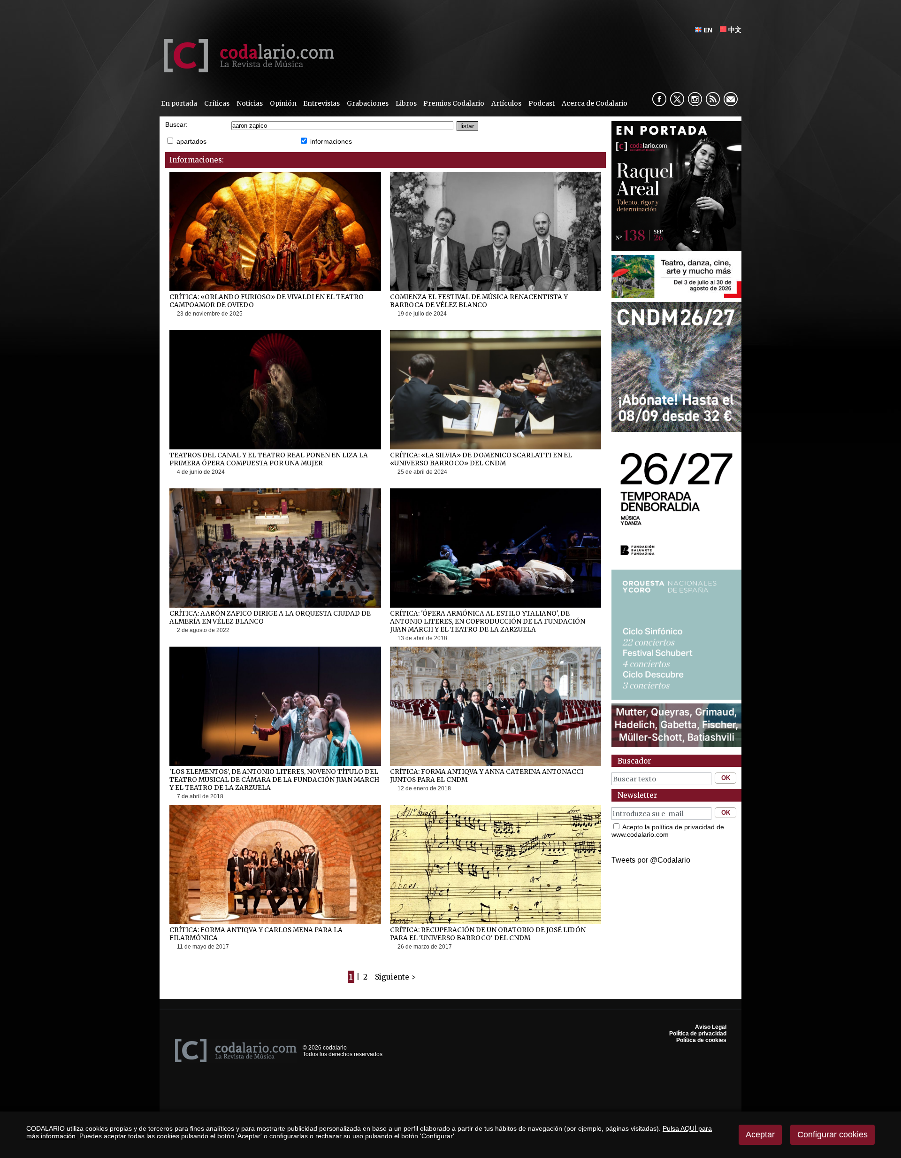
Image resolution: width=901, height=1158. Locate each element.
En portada (179, 103)
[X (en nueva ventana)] (677, 99)
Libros (406, 103)
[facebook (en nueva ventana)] (659, 99)
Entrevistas (321, 103)
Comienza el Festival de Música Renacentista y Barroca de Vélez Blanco (479, 301)
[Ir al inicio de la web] (247, 70)
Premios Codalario (453, 103)
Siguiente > (395, 977)
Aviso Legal (710, 1027)
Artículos (506, 103)
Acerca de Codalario (594, 103)
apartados (191, 141)
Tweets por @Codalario (650, 860)
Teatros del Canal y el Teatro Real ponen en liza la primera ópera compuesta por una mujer (268, 459)
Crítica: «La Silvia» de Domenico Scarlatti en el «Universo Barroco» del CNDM (481, 459)
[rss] (713, 99)
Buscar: (176, 124)
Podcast (541, 103)
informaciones (331, 141)
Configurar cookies (832, 1134)
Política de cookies (701, 1040)
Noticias (250, 103)
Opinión (283, 103)
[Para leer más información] (676, 296)
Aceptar (760, 1134)
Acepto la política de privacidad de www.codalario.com (667, 830)
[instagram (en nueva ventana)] (695, 99)
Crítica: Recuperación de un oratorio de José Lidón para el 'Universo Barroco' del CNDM (488, 934)
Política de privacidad (697, 1033)
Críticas (216, 103)
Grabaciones (368, 103)
